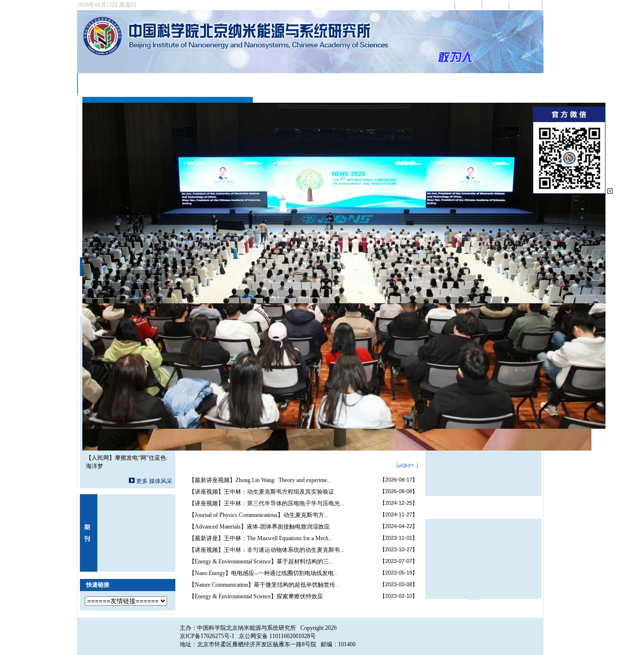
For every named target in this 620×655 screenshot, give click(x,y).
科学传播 (474, 83)
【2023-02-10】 (399, 596)
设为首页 (441, 4)
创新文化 (429, 83)
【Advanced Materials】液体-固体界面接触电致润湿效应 (259, 526)
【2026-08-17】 (399, 480)
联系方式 (496, 4)
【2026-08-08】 (399, 491)
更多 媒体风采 (154, 481)
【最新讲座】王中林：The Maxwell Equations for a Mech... (261, 538)
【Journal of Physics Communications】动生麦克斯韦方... (258, 515)
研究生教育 (314, 83)
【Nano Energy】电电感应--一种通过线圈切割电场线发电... (263, 573)
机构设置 (172, 83)
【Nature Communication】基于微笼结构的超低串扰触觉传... (264, 584)
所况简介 (126, 83)
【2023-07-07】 (399, 561)
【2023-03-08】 (399, 584)
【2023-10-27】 (399, 549)
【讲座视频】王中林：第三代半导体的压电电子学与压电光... (266, 503)
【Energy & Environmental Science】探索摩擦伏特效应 (256, 596)
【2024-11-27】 (399, 514)
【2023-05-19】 (399, 573)
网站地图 (468, 4)
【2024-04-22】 (399, 526)
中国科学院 (526, 4)
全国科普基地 (374, 83)
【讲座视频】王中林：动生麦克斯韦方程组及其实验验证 (261, 491)
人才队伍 (218, 83)
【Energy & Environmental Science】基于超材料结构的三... (261, 561)
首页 (91, 83)
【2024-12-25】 (399, 503)
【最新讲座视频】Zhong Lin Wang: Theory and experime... (260, 480)
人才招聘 (520, 83)
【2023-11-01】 (399, 538)
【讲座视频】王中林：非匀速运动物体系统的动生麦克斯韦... (266, 549)
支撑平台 (263, 83)
